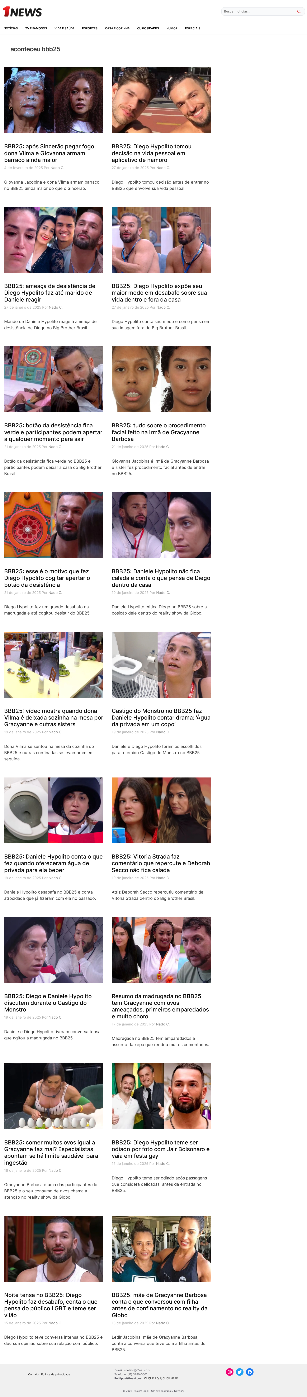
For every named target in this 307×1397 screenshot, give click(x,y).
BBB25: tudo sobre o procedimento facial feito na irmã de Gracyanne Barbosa (159, 432)
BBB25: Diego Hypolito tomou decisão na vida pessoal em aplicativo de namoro (152, 153)
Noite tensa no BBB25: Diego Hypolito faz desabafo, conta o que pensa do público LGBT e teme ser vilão (51, 1305)
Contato (33, 1374)
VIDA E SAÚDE (65, 28)
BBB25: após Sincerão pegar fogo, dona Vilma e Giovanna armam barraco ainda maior (50, 153)
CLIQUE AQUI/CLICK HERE (161, 1378)
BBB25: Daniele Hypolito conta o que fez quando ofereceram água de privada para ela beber (53, 863)
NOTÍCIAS (11, 28)
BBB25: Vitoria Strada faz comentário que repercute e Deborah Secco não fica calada (161, 863)
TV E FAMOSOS (36, 28)
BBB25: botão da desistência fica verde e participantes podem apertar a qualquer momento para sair (53, 432)
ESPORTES (90, 28)
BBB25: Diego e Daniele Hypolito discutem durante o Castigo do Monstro (48, 1003)
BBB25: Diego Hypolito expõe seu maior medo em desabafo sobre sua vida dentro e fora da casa (159, 293)
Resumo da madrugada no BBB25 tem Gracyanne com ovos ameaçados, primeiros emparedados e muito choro (160, 1006)
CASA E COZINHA (117, 28)
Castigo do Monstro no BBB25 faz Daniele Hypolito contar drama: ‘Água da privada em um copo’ (161, 717)
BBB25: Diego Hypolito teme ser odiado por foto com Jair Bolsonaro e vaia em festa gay (161, 1149)
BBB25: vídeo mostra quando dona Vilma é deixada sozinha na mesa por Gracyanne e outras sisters (53, 717)
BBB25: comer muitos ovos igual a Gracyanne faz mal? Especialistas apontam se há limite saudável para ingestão (51, 1152)
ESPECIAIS (192, 28)
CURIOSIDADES (148, 28)
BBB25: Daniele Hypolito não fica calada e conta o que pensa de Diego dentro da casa (161, 578)
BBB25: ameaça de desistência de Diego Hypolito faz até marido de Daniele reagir (49, 293)
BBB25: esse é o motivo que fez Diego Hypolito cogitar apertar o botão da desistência (47, 578)
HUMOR (172, 28)
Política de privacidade (55, 1374)
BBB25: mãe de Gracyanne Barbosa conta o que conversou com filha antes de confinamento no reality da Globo (160, 1305)
